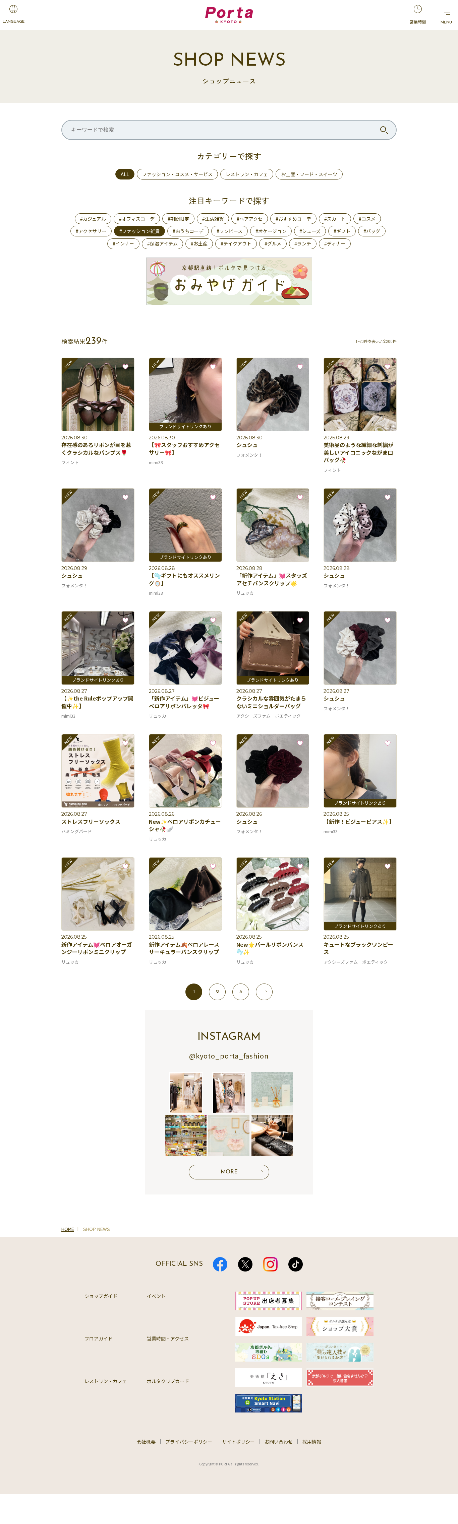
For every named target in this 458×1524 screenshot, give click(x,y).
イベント (156, 1296)
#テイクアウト (236, 243)
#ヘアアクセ (250, 218)
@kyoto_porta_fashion (229, 1056)
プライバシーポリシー (188, 1441)
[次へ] (264, 992)
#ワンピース (229, 231)
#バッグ (371, 231)
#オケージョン (270, 231)
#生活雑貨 (213, 218)
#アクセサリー (91, 231)
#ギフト (342, 231)
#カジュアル (93, 218)
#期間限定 (178, 218)
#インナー (123, 243)
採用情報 (311, 1441)
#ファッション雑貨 (139, 231)
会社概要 (146, 1441)
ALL (125, 174)
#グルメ (273, 243)
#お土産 (199, 243)
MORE (229, 1172)
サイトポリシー (238, 1441)
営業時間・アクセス (168, 1338)
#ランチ (302, 243)
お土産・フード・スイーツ (309, 174)
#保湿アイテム (162, 243)
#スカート (335, 218)
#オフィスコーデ (137, 218)
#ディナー (334, 243)
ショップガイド (100, 1296)
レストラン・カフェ (247, 174)
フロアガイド (98, 1338)
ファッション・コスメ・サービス (177, 174)
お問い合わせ (279, 1441)
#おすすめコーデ (293, 218)
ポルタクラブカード (168, 1381)
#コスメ (367, 218)
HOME (67, 1229)
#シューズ (310, 231)
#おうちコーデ (188, 231)
